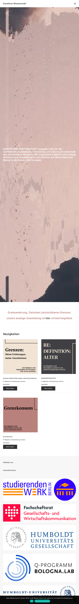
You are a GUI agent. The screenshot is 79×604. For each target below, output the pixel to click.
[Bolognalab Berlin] (39, 568)
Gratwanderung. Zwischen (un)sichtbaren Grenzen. (39, 312)
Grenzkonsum (8, 436)
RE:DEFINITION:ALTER (48, 378)
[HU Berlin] (39, 593)
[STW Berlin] (39, 490)
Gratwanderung (15, 381)
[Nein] (77, 600)
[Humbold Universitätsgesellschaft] (39, 537)
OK (32, 601)
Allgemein (7, 381)
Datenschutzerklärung (42, 601)
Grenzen (23, 381)
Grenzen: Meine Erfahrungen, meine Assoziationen (20, 378)
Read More (10, 388)
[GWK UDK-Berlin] (39, 512)
